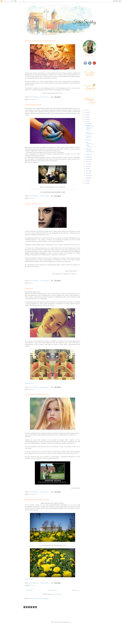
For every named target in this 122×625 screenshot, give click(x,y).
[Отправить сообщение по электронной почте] (52, 97)
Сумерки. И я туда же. (33, 204)
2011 (85, 180)
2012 (85, 121)
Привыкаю (29, 288)
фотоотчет (32, 585)
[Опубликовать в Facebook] (58, 97)
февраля (88, 175)
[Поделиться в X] (57, 97)
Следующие (29, 590)
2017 (85, 110)
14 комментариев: (44, 97)
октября (88, 157)
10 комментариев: (44, 492)
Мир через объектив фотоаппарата (37, 500)
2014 (85, 117)
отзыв (31, 283)
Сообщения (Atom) (57, 594)
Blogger (69, 622)
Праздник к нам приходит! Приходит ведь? (40, 41)
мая (87, 168)
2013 (85, 119)
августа (88, 161)
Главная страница (52, 590)
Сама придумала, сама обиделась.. (37, 394)
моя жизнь (32, 198)
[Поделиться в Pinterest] (60, 97)
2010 (85, 183)
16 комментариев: (44, 387)
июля (87, 164)
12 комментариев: (44, 280)
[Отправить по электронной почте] (54, 97)
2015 (85, 114)
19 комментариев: (44, 196)
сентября (88, 159)
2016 (85, 112)
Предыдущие (75, 590)
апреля (88, 171)
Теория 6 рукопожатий (33, 105)
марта (87, 173)
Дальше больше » (29, 383)
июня (87, 166)
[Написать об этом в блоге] (56, 97)
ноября (88, 154)
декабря (88, 123)
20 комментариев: (44, 583)
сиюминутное (33, 99)
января (88, 178)
